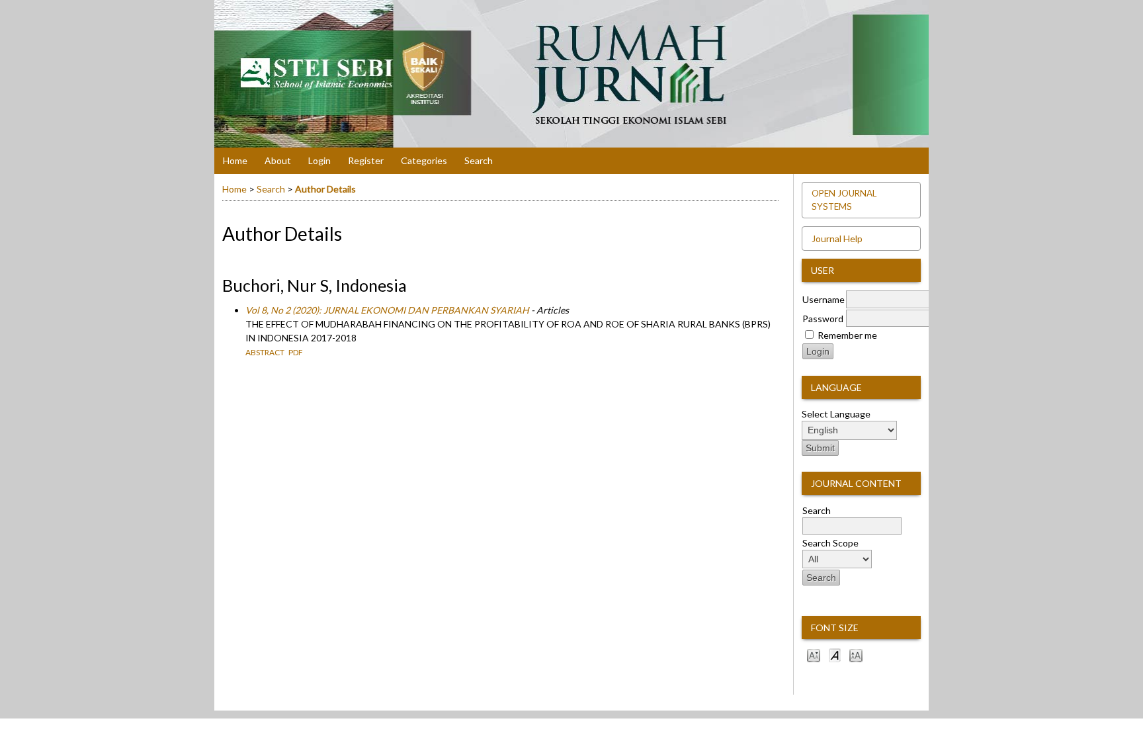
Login (319, 160)
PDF (295, 352)
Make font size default (834, 654)
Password (822, 318)
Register (366, 160)
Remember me (847, 335)
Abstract (264, 352)
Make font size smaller (813, 654)
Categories (424, 160)
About (278, 160)
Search (478, 160)
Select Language (836, 413)
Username (823, 299)
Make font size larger (856, 654)
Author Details (325, 189)
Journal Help (837, 238)
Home (235, 160)
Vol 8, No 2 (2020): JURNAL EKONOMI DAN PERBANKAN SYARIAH (387, 310)
